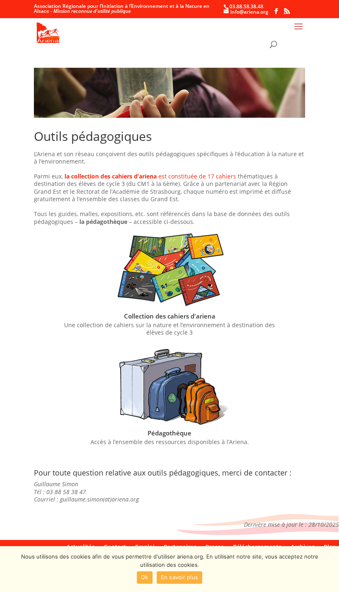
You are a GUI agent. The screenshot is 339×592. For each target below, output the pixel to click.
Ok (144, 577)
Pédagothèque (169, 433)
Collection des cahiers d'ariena (169, 316)
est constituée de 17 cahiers (150, 176)
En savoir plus (179, 577)
